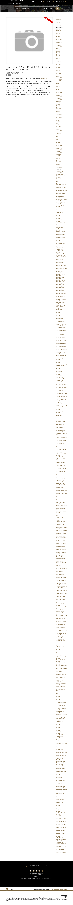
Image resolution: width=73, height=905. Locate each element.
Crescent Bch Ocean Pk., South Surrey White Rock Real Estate (60, 321)
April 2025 (58, 54)
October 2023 (58, 80)
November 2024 (59, 61)
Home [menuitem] (33, 1)
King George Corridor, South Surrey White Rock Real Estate (61, 495)
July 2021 (58, 120)
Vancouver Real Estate (60, 793)
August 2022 (58, 101)
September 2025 (59, 46)
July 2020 (58, 138)
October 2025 (58, 45)
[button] (30, 871)
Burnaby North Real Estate (61, 234)
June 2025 (58, 51)
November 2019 (59, 149)
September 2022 (59, 99)
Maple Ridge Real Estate (60, 536)
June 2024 (58, 68)
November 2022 (59, 96)
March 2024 (58, 73)
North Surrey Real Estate (60, 596)
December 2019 (59, 148)
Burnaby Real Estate (60, 236)
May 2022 (58, 105)
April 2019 (58, 160)
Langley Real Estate (59, 520)
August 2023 (58, 83)
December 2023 (59, 77)
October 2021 (58, 115)
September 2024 (59, 64)
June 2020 (58, 139)
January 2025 (58, 58)
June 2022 (58, 104)
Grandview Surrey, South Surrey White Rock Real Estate (60, 427)
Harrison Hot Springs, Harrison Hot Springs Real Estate (61, 445)
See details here (44, 78)
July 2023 (58, 85)
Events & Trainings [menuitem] (55, 3)
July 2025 (58, 49)
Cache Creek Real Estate (60, 237)
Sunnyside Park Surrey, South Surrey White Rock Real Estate (61, 745)
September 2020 (59, 135)
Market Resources (60, 1)
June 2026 (58, 33)
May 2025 (58, 52)
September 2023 (59, 82)
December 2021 (59, 113)
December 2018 (59, 165)
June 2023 (58, 86)
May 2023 (58, 88)
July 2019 (58, 155)
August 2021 (58, 118)
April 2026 (58, 36)
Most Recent (58, 29)
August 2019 (58, 154)
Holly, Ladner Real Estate (60, 471)
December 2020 (59, 130)
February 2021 (59, 127)
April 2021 (58, 124)
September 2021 (59, 117)
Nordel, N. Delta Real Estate (61, 586)
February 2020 (59, 145)
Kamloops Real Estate (60, 487)
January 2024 (58, 76)
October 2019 (58, 151)
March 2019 (58, 161)
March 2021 (58, 126)
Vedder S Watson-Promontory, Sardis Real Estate (60, 799)
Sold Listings (58, 25)
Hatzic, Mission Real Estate (13, 73)
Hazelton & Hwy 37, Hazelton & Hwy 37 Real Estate (60, 465)
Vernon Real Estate (59, 802)
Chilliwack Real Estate (60, 291)
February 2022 (59, 110)
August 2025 (58, 48)
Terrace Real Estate (59, 758)
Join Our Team (49, 1)
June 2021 (58, 121)
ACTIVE (54, 5)
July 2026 (58, 32)
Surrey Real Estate (59, 750)
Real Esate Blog (59, 23)
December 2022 (59, 95)
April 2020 (58, 142)
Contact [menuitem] (64, 3)
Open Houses (58, 22)
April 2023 (58, 89)
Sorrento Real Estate (60, 700)
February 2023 (59, 92)
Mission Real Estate (59, 561)
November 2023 (59, 79)
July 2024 (58, 67)
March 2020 (58, 143)
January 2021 (58, 129)
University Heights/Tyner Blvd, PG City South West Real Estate (61, 773)
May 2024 (58, 70)
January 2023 (58, 93)
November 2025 (59, 43)
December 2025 (59, 42)
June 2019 (58, 157)
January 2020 (58, 146)
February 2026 (59, 39)
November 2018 (59, 167)
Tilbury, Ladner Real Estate (61, 762)
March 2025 (58, 55)
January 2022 (58, 111)
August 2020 (58, 136)
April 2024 (58, 71)
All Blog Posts (58, 19)
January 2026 (58, 40)
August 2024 (58, 65)
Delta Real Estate (59, 333)
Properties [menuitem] (40, 1)
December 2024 (59, 60)
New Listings (58, 20)
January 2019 (58, 164)
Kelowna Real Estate (60, 489)
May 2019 (58, 158)
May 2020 (58, 140)
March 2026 (58, 37)
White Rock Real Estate (60, 830)
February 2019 (59, 163)
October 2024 (58, 62)
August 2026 (58, 30)
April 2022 (58, 107)
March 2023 (58, 90)
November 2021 (59, 114)
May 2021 (58, 123)
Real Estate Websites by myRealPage (61, 889)
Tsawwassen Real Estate (60, 770)
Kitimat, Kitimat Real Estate (61, 500)
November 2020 (59, 132)
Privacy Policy (53, 889)
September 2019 (59, 152)
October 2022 (58, 98)
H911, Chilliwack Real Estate (61, 436)
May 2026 (58, 35)
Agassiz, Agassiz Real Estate (61, 183)
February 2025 (59, 57)
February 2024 (59, 74)
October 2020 (58, 133)
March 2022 (58, 108)
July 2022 (58, 102)
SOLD (58, 5)
